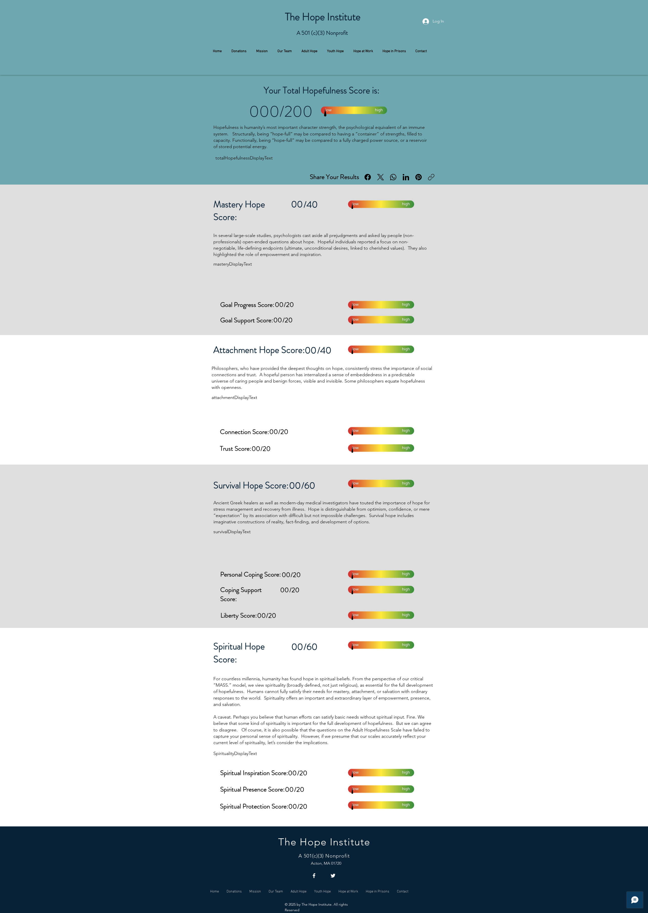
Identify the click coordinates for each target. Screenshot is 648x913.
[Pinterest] (418, 177)
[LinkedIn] (406, 177)
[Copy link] (431, 177)
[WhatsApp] (393, 177)
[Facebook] (367, 177)
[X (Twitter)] (380, 177)
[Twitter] (333, 875)
